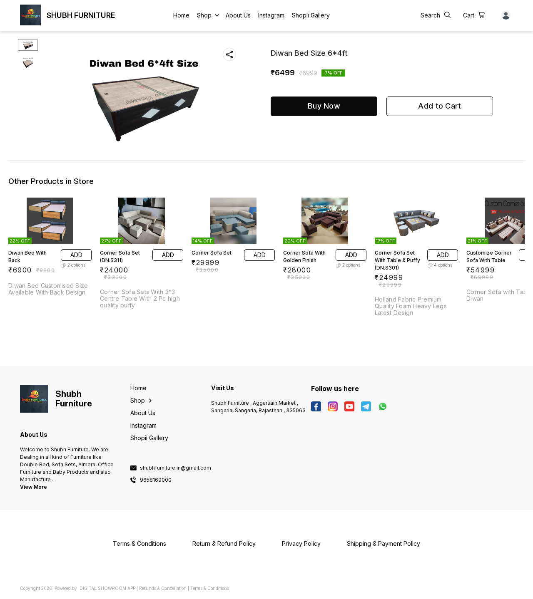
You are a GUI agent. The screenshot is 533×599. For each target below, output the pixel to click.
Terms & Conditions (209, 588)
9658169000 (156, 480)
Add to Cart (439, 105)
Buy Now (324, 105)
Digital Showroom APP (107, 588)
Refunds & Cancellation (163, 588)
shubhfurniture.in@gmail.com (175, 468)
